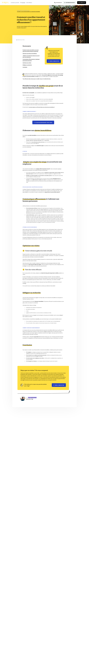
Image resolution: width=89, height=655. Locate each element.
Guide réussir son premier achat (23, 10)
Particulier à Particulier (37, 140)
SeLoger (27, 140)
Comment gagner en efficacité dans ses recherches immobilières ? (41, 107)
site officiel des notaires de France (38, 142)
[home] (5, 2)
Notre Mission (29, 2)
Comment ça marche (15, 2)
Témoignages (22, 2)
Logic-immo (47, 140)
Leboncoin (31, 140)
